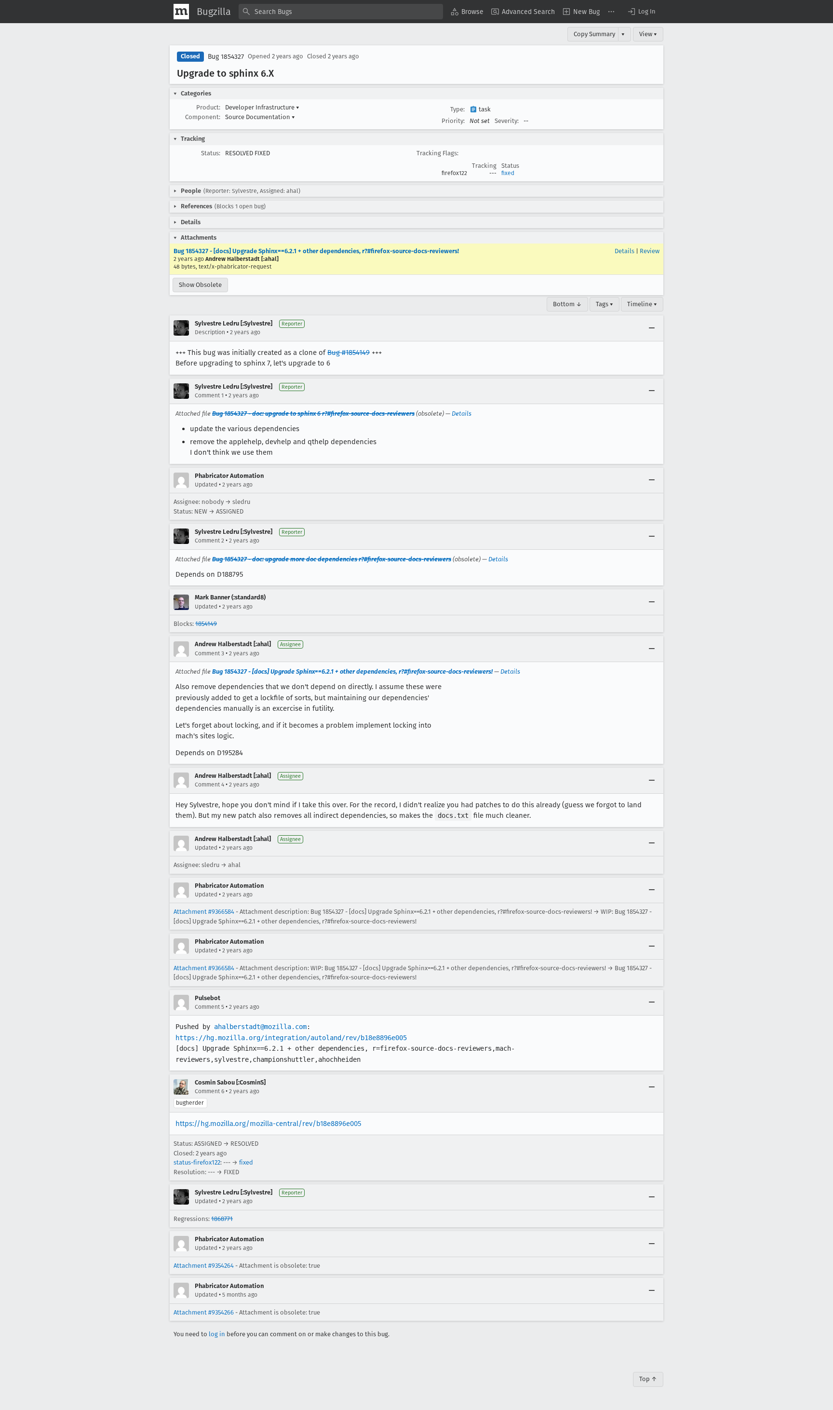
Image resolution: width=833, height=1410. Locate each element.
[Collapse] (651, 328)
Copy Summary (594, 34)
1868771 (222, 1218)
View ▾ (648, 34)
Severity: (507, 120)
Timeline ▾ (642, 304)
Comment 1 (209, 395)
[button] (641, 11)
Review (649, 251)
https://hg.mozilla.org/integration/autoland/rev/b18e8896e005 (291, 1038)
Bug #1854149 (348, 352)
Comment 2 (209, 540)
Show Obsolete (200, 284)
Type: (457, 109)
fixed (507, 173)
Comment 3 (209, 653)
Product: (208, 107)
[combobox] (341, 11)
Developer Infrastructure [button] (262, 107)
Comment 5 (209, 1006)
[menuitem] (467, 11)
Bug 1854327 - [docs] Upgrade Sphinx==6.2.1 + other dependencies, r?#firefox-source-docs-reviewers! (316, 251)
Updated (206, 484)
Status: (210, 153)
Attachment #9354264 (204, 1265)
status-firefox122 (197, 1162)
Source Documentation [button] (260, 117)
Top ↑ (648, 1379)
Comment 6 (209, 1091)
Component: (202, 117)
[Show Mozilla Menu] (181, 11)
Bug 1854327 (226, 57)
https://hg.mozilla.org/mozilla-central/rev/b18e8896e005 (268, 1123)
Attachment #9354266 (204, 1312)
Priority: (453, 120)
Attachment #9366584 (204, 911)
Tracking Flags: (437, 153)
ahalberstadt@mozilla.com (260, 1026)
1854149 (206, 623)
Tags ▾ (604, 304)
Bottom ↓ (567, 304)
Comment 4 (209, 784)
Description (210, 332)
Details (624, 251)
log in (217, 1334)
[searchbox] (341, 11)
